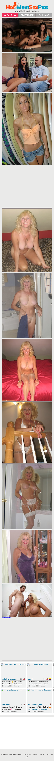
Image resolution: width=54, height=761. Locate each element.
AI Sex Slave (10, 15)
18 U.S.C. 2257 (30, 754)
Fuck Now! (43, 15)
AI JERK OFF (27, 15)
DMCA (41, 754)
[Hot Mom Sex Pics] (27, 5)
